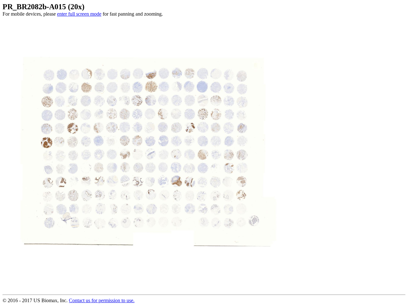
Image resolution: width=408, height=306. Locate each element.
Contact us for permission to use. (102, 300)
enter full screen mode (79, 14)
